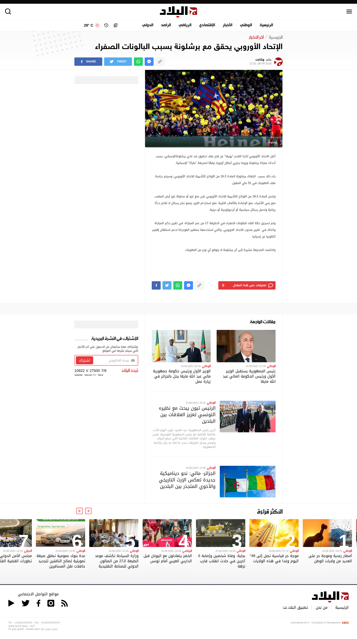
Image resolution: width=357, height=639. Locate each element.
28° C (88, 25)
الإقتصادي (207, 25)
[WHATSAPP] (138, 61)
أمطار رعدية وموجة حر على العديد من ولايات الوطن (330, 558)
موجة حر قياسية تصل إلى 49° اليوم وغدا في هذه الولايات (274, 558)
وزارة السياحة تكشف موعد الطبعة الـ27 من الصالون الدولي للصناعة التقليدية (117, 560)
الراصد (166, 25)
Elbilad (178, 12)
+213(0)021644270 (50, 623)
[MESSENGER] (149, 61)
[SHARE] (156, 285)
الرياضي (185, 25)
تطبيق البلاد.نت (295, 607)
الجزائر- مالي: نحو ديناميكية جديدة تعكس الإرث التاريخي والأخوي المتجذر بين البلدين (187, 479)
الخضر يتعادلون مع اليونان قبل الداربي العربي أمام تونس (168, 558)
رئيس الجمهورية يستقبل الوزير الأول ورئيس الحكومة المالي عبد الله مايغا (249, 376)
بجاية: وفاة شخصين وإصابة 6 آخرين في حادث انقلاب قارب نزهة (221, 560)
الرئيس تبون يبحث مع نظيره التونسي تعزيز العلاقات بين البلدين (187, 414)
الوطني (246, 25)
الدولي (147, 25)
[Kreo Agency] (345, 623)
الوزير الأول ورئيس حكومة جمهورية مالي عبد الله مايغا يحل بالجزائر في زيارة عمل (182, 376)
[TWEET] (167, 285)
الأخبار (227, 25)
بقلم (260, 62)
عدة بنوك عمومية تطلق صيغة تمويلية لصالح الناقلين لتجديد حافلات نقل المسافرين (60, 560)
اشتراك (84, 360)
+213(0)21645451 (23, 623)
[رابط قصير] (159, 61)
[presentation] (88, 511)
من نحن (321, 607)
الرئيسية (266, 25)
